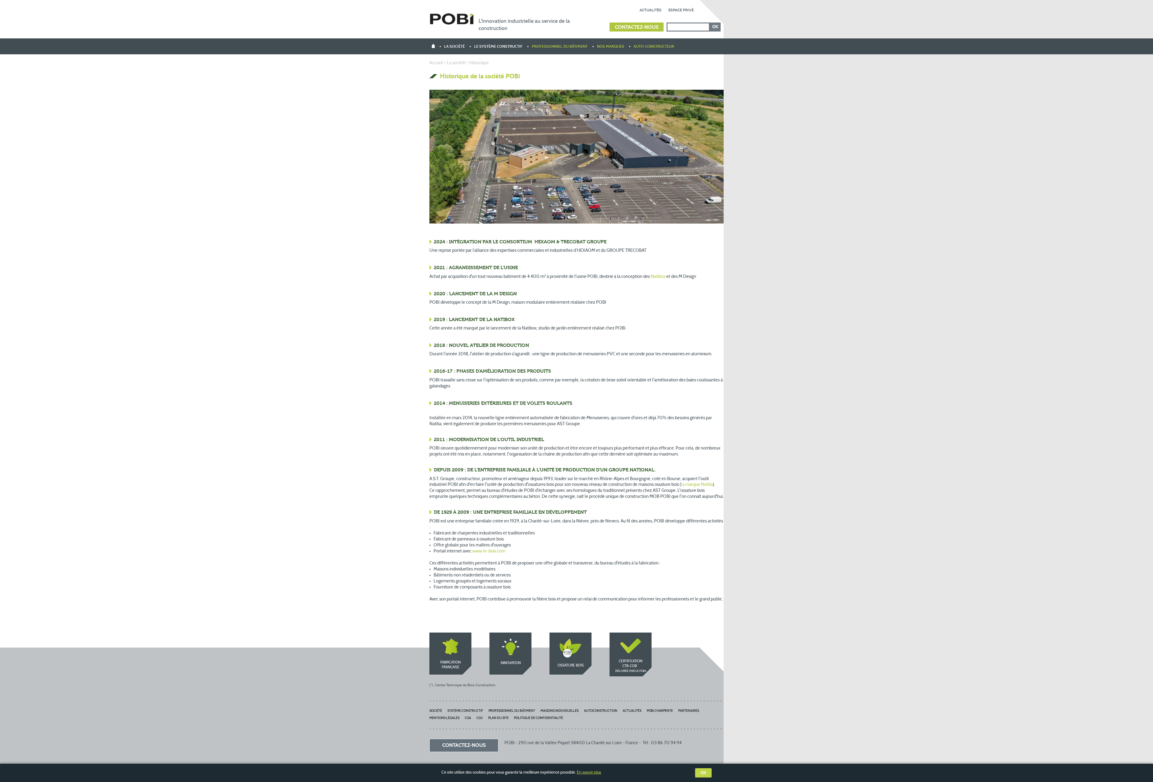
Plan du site (498, 718)
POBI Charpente (660, 711)
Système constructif (465, 711)
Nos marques (610, 47)
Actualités (650, 10)
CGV (480, 718)
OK (703, 773)
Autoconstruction (600, 711)
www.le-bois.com (488, 551)
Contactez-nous (636, 27)
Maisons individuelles (559, 711)
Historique (479, 63)
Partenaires (688, 711)
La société (454, 47)
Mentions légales (444, 718)
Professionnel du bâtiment (560, 47)
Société (435, 711)
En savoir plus (589, 772)
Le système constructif (498, 47)
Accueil (436, 63)
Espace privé (681, 10)
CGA (468, 718)
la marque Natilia (697, 485)
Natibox (658, 277)
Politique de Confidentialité (538, 718)
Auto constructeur (654, 47)
